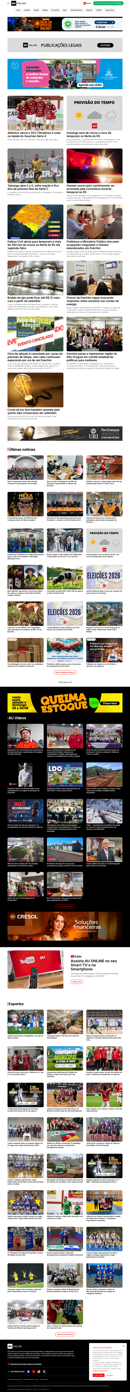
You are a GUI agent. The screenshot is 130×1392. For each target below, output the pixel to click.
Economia (55, 10)
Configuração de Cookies (30, 1379)
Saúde (36, 10)
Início (18, 10)
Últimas (27, 10)
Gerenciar (110, 1375)
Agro (65, 10)
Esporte (89, 10)
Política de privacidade (14, 1379)
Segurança (110, 10)
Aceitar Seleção (99, 1375)
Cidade (45, 10)
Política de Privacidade (100, 1370)
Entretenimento (76, 10)
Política (99, 10)
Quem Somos (44, 1379)
